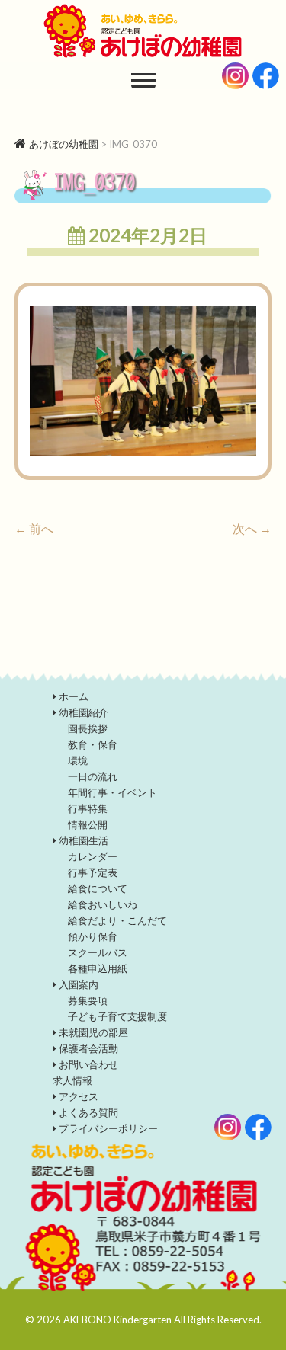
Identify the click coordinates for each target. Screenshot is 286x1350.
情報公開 (88, 824)
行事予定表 (92, 872)
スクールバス (97, 952)
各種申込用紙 (97, 968)
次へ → (252, 528)
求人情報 (72, 1080)
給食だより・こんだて (117, 920)
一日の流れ (92, 776)
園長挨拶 (88, 728)
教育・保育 (92, 744)
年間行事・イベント (112, 792)
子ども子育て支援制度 (117, 1016)
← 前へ (33, 528)
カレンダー (92, 856)
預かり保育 (92, 936)
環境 (78, 760)
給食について (97, 888)
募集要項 (88, 1000)
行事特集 (88, 808)
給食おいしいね (102, 904)
